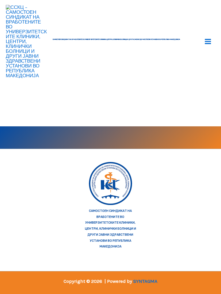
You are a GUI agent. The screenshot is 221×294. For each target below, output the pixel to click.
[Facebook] (51, 136)
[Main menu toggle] (208, 41)
